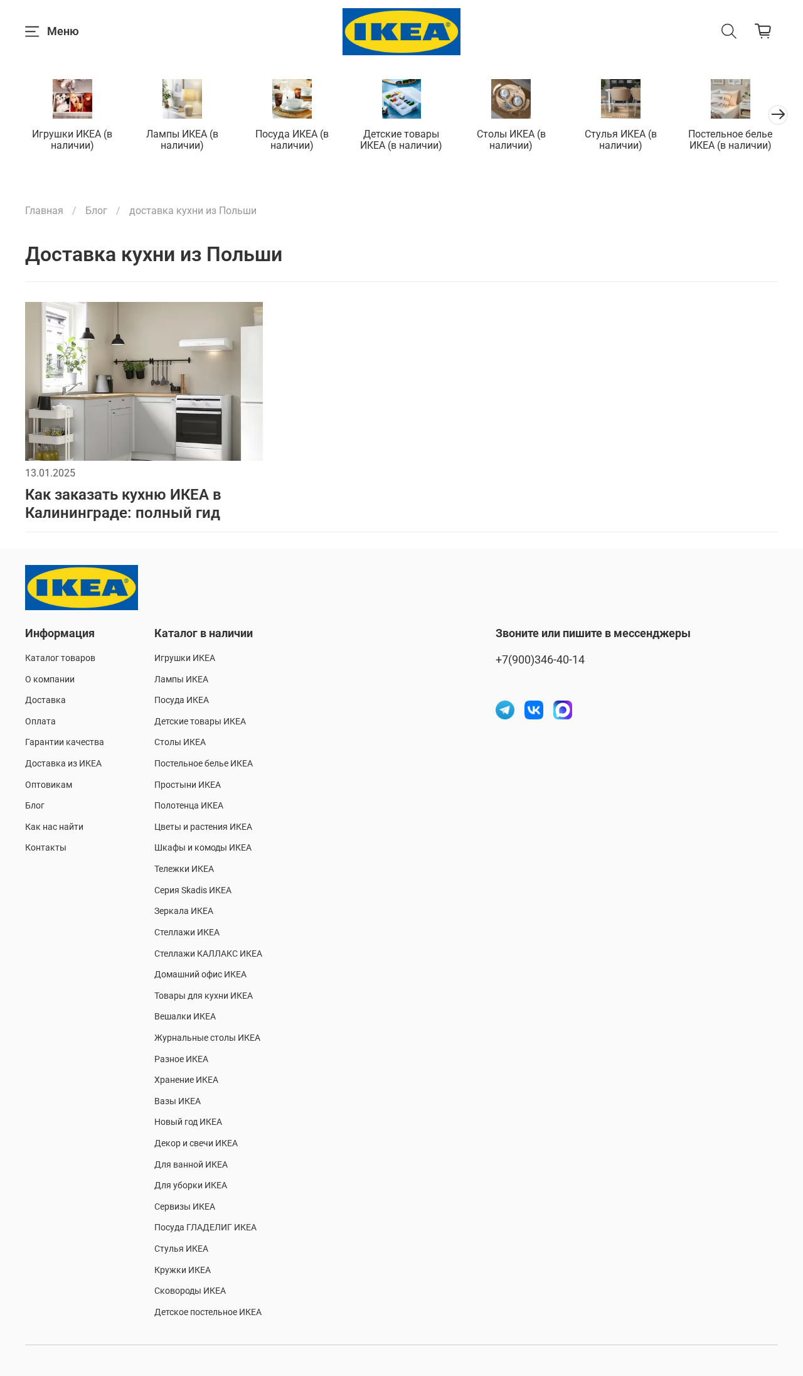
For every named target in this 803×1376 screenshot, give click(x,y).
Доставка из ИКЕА (63, 763)
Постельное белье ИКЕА (203, 763)
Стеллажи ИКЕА (187, 932)
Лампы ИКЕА (181, 679)
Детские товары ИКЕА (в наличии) (401, 139)
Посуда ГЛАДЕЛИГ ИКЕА (205, 1227)
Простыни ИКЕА (187, 785)
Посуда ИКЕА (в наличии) (292, 139)
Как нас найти (54, 827)
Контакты (45, 847)
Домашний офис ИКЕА (200, 974)
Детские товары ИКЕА (200, 721)
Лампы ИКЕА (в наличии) (182, 139)
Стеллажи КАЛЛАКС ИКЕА (208, 954)
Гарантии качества (64, 742)
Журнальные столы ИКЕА (207, 1038)
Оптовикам (48, 785)
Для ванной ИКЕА (191, 1164)
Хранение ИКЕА (186, 1080)
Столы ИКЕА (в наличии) (511, 139)
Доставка (45, 700)
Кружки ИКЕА (182, 1270)
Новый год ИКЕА (188, 1122)
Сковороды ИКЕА (190, 1291)
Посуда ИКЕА (181, 700)
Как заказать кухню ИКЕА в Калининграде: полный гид (123, 504)
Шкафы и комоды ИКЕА (203, 847)
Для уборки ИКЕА (190, 1185)
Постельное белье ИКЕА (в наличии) (730, 139)
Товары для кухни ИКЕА (203, 996)
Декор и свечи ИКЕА (196, 1143)
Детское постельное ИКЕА (208, 1312)
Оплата (40, 721)
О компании (50, 679)
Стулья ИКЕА (181, 1249)
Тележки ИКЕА (184, 869)
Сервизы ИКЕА (184, 1206)
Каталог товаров (60, 658)
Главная (44, 211)
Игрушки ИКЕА (184, 658)
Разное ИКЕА (181, 1059)
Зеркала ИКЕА (183, 911)
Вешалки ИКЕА (185, 1016)
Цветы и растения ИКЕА (203, 827)
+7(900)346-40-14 (540, 659)
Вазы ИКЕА (177, 1101)
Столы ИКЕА (180, 742)
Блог (96, 211)
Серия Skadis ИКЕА (192, 890)
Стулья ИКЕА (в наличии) (621, 139)
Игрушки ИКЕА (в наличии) (72, 139)
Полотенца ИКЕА (188, 805)
